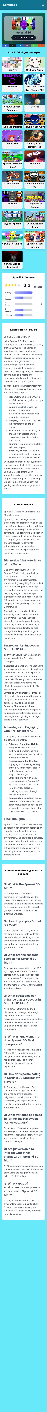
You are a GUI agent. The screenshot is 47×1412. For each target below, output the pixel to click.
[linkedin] (20, 45)
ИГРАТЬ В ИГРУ (25, 37)
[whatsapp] (34, 45)
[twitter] (12, 45)
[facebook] (5, 45)
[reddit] (41, 45)
